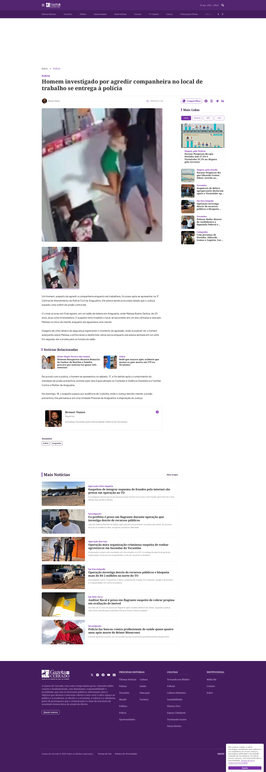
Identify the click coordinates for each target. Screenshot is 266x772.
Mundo (123, 699)
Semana (197, 118)
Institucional (215, 672)
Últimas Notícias (49, 14)
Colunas (172, 672)
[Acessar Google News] (114, 675)
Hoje (186, 118)
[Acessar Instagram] (157, 412)
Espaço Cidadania (176, 712)
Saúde (143, 686)
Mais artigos (172, 475)
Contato (211, 686)
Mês (208, 118)
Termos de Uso (105, 753)
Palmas (123, 686)
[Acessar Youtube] (108, 675)
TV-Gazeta (153, 14)
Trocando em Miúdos (178, 679)
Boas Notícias (120, 14)
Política (83, 14)
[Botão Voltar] (218, 14)
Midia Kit (211, 679)
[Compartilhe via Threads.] (211, 101)
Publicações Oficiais (189, 14)
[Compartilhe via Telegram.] (217, 101)
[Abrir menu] (43, 5)
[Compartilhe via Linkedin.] (222, 101)
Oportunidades (100, 14)
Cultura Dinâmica (176, 692)
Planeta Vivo (173, 706)
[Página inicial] (55, 675)
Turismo (137, 14)
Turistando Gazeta (177, 719)
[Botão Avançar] (222, 14)
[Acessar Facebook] (103, 675)
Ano (219, 118)
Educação (210, 14)
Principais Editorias (131, 672)
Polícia (56, 68)
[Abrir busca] (222, 5)
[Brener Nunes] (44, 101)
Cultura (169, 14)
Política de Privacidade (126, 753)
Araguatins (56, 443)
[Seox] (221, 753)
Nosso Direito (174, 726)
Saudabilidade (174, 699)
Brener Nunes (54, 101)
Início (45, 68)
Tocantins (68, 14)
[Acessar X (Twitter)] (92, 675)
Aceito (245, 768)
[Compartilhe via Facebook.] (206, 101)
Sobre (210, 692)
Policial (171, 686)
